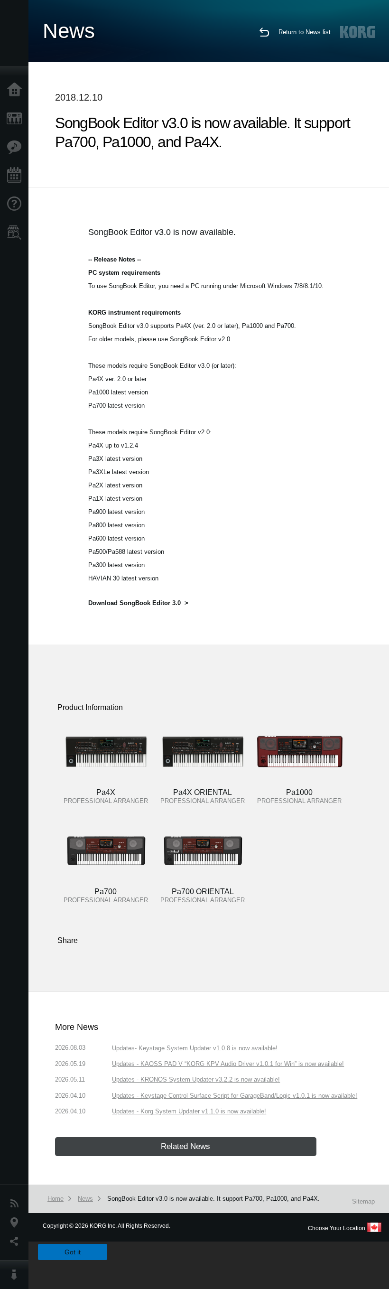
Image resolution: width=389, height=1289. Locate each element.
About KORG (16, 1275)
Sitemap (363, 1201)
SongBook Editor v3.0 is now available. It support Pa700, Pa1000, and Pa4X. (213, 1198)
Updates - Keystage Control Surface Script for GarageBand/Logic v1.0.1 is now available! (234, 1095)
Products (16, 118)
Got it (73, 1252)
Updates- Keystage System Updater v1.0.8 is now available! (195, 1048)
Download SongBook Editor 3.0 (134, 603)
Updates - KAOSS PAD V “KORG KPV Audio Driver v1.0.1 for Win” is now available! (228, 1063)
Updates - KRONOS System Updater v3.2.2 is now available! (196, 1079)
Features (16, 147)
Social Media (16, 1241)
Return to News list (304, 32)
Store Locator (16, 232)
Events (16, 175)
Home (16, 90)
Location (16, 1222)
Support (16, 204)
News (16, 1203)
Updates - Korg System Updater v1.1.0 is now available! (189, 1111)
